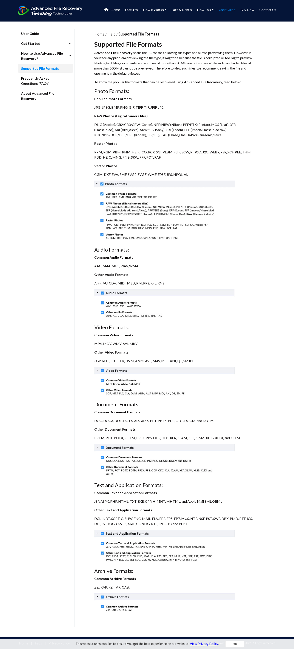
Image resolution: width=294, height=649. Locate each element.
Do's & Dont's (182, 10)
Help (111, 34)
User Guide (227, 10)
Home (115, 10)
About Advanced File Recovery (37, 95)
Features (131, 10)
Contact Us (267, 10)
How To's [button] (204, 10)
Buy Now (247, 10)
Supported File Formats (40, 68)
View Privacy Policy (204, 644)
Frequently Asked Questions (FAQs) (35, 80)
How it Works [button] (153, 10)
